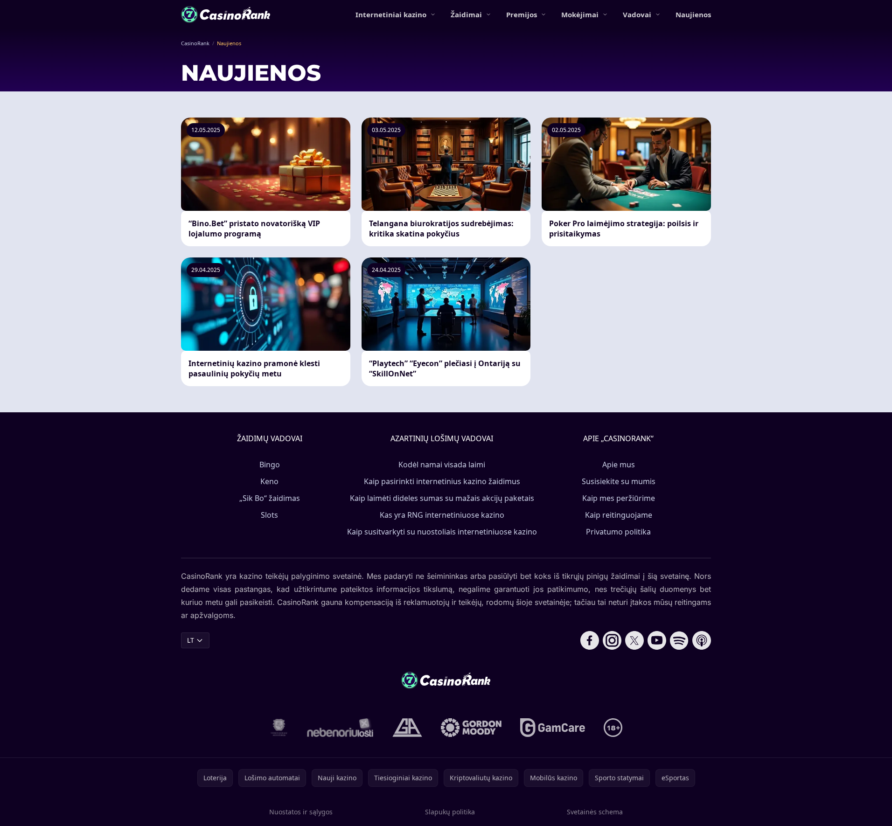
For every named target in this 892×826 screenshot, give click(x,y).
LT (190, 640)
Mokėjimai (580, 14)
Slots (269, 515)
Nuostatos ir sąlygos (301, 811)
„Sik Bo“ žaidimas (269, 498)
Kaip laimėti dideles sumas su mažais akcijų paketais (442, 498)
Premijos (521, 14)
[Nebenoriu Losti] (340, 727)
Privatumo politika (618, 532)
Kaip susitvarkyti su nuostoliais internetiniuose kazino (442, 532)
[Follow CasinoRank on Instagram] (612, 640)
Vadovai (637, 14)
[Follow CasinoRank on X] (634, 640)
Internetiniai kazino (390, 14)
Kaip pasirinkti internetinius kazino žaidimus (442, 481)
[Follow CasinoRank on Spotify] (679, 640)
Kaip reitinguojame (618, 515)
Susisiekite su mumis (618, 481)
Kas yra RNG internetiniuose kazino (442, 515)
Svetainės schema (595, 811)
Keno (269, 481)
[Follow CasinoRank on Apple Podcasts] (701, 640)
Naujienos (693, 14)
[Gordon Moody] (471, 727)
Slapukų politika (450, 811)
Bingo (269, 464)
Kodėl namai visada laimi (441, 464)
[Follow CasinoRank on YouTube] (657, 640)
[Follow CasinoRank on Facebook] (589, 640)
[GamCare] (552, 727)
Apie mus (618, 464)
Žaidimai (466, 14)
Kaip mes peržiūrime (618, 498)
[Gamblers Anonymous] (407, 727)
